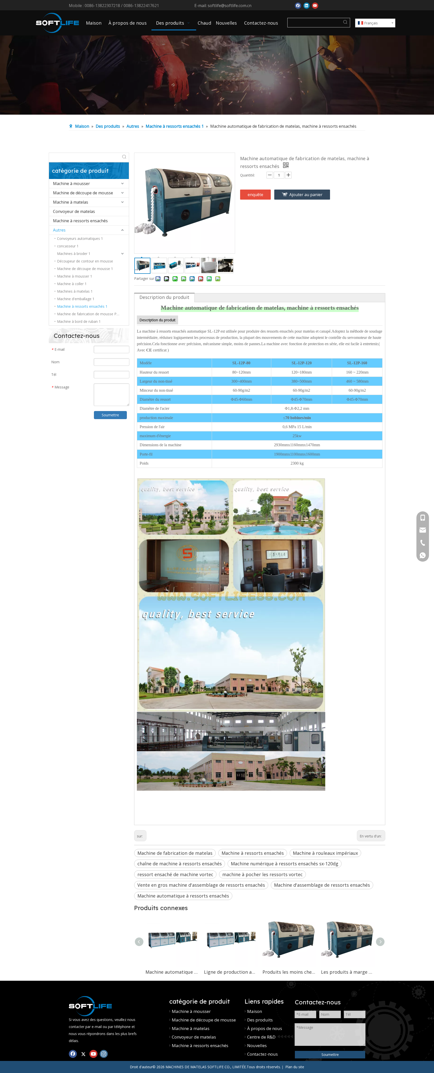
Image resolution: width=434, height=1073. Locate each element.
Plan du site (294, 1066)
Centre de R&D (261, 1037)
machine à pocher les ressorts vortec (262, 874)
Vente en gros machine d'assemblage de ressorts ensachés (201, 885)
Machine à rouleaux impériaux (325, 853)
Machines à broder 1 (73, 253)
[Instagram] (104, 1053)
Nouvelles (257, 1045)
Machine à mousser (71, 183)
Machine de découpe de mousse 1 (85, 268)
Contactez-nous (262, 1054)
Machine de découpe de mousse (83, 193)
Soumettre (110, 415)
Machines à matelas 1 (75, 291)
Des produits (260, 1020)
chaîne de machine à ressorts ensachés (179, 864)
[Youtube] (315, 5)
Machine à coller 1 (72, 283)
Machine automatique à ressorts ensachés (183, 896)
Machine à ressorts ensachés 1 (82, 306)
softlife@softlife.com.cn (229, 5)
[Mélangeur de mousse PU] (90, 1006)
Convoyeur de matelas (74, 211)
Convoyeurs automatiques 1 (80, 238)
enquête (255, 194)
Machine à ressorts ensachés (80, 220)
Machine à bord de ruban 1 (79, 321)
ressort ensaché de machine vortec (175, 874)
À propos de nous (264, 1028)
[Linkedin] (306, 5)
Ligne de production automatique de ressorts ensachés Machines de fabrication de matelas (230, 972)
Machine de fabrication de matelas (174, 853)
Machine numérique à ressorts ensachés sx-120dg (284, 864)
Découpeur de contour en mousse (85, 261)
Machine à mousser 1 (74, 276)
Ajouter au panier (305, 194)
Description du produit (164, 297)
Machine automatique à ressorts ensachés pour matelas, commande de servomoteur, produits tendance (172, 972)
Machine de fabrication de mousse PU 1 (89, 313)
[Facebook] (298, 5)
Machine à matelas (70, 202)
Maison (254, 1011)
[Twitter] (83, 1053)
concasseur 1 (68, 246)
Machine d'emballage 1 (75, 298)
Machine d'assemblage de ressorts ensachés (322, 885)
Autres (59, 230)
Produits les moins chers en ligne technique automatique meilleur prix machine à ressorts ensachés (289, 972)
